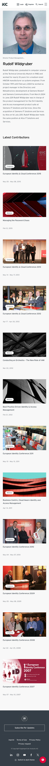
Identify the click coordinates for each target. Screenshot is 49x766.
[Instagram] (17, 755)
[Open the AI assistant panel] (42, 759)
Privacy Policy (34, 740)
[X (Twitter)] (37, 755)
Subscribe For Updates (24, 728)
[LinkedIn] (11, 755)
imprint (11, 740)
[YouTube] (24, 755)
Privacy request (24, 744)
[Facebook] (31, 755)
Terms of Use (22, 740)
